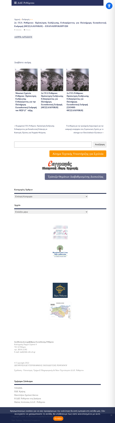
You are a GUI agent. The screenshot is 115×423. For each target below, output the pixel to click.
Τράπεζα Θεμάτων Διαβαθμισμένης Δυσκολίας (75, 176)
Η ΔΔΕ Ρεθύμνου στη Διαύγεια (27, 398)
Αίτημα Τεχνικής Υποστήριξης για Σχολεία (77, 153)
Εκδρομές (28, 30)
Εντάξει (58, 418)
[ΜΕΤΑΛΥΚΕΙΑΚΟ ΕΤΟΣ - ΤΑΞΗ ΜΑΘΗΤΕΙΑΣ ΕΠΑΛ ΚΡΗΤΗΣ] (60, 251)
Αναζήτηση (100, 144)
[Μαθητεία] (60, 232)
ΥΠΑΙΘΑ (18, 388)
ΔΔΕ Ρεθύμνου (26, 2)
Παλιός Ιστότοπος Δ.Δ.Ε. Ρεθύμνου (29, 402)
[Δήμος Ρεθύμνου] (60, 290)
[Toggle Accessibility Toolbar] (109, 5)
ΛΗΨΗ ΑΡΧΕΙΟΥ (23, 37)
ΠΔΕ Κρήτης (19, 391)
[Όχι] (111, 415)
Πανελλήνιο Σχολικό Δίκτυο (26, 395)
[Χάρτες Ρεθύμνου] (60, 311)
